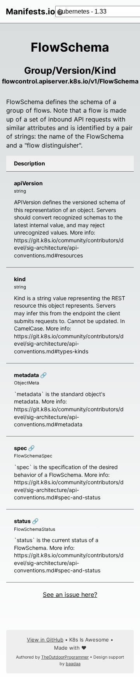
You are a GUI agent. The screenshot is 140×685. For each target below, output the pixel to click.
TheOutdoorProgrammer (65, 657)
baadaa (73, 663)
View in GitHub (45, 639)
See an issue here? (70, 594)
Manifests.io (30, 11)
